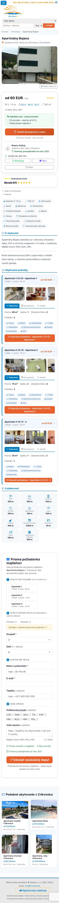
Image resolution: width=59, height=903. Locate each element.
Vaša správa (18, 725)
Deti (14, 646)
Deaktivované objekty (15, 896)
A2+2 (23, 104)
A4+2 (30, 104)
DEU (26, 714)
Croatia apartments (43, 896)
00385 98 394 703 (17, 156)
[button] (29, 181)
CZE (9, 714)
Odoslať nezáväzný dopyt (31, 760)
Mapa (30, 167)
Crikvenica (15, 32)
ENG (17, 714)
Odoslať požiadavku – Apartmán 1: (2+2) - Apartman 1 (31, 338)
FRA (8, 719)
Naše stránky (30, 896)
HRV (25, 719)
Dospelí (11, 634)
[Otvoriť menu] (3, 3)
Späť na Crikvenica (13, 191)
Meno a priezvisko (17, 665)
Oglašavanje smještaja (34, 890)
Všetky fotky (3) (49, 86)
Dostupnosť (29, 306)
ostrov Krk (48, 899)
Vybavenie (13, 306)
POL (33, 719)
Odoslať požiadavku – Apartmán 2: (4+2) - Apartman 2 (31, 410)
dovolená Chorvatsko (15, 899)
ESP (41, 714)
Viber (44, 161)
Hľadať (49, 25)
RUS (17, 719)
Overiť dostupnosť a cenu (31, 131)
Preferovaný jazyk (21, 710)
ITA (34, 714)
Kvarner (5, 32)
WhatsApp (19, 161)
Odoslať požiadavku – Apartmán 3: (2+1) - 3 (29, 480)
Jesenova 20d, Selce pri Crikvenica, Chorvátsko (27, 42)
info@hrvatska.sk (32, 886)
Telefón (15, 690)
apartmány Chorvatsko (34, 899)
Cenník (42, 306)
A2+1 (37, 104)
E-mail (10, 678)
